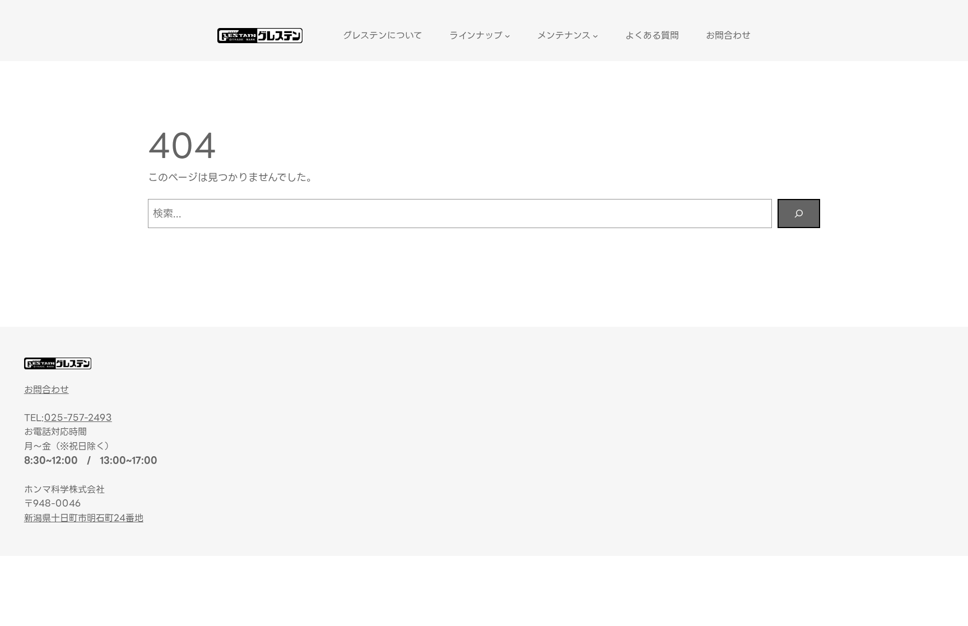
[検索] (799, 213)
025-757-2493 (78, 418)
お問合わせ (46, 390)
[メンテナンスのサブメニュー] (595, 36)
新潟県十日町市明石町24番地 (83, 518)
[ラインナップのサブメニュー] (507, 36)
